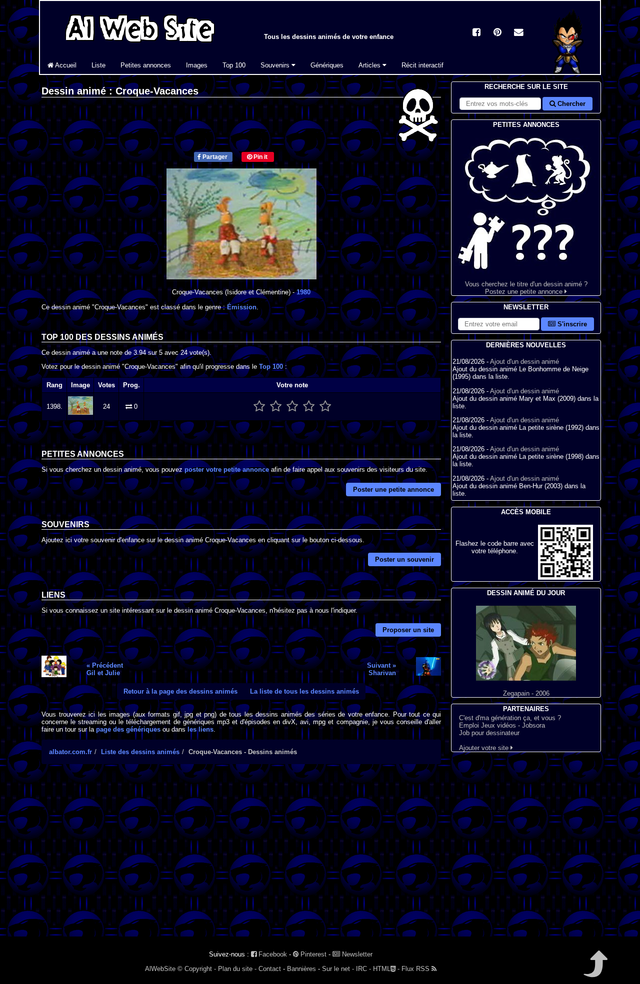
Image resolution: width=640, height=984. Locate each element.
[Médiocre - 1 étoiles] (259, 406)
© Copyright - (197, 969)
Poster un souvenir (404, 559)
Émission (241, 307)
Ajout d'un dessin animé (524, 361)
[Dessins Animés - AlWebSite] (569, 71)
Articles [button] (370, 65)
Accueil (65, 65)
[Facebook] (476, 33)
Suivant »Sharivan (381, 669)
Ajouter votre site (484, 748)
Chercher (571, 103)
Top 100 (234, 65)
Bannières (301, 969)
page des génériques (128, 729)
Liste (99, 65)
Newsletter (356, 954)
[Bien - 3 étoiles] (292, 406)
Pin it (260, 156)
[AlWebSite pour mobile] (565, 577)
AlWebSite (160, 969)
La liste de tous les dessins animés (304, 691)
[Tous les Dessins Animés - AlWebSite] (140, 43)
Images (197, 65)
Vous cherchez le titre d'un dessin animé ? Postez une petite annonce (526, 287)
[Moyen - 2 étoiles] (276, 406)
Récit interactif (423, 65)
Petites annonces (145, 65)
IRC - (363, 969)
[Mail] (518, 33)
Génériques (327, 65)
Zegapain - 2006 (526, 693)
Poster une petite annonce (393, 489)
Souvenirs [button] (276, 65)
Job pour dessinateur (489, 733)
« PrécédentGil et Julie (104, 669)
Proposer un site (408, 630)
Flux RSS (417, 969)
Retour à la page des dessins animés (181, 691)
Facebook (271, 954)
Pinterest (312, 954)
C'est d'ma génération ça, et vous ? (510, 718)
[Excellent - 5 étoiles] (325, 406)
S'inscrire (571, 324)
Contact (269, 969)
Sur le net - (338, 969)
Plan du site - (237, 969)
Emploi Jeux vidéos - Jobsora (502, 725)
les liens (201, 729)
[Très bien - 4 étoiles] (308, 406)
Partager (214, 156)
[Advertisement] (241, 859)
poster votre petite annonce (226, 469)
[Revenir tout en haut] (595, 971)
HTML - (386, 969)
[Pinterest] (497, 33)
